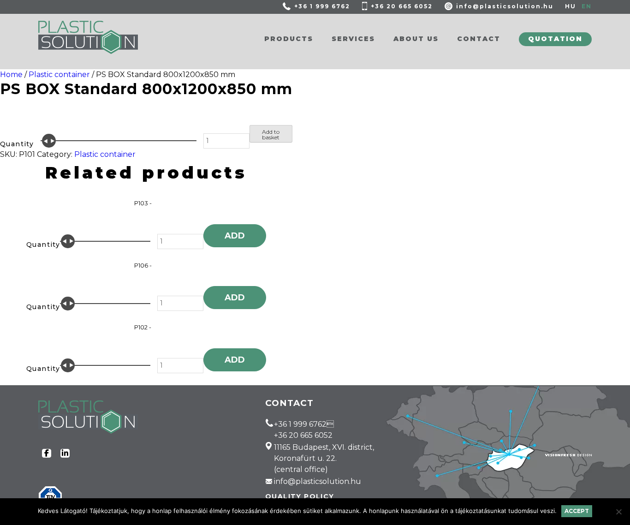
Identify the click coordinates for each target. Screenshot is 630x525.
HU (570, 6)
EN (587, 6)
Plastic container (59, 74)
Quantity (17, 144)
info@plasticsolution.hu (504, 6)
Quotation (555, 39)
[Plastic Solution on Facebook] (46, 453)
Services (353, 39)
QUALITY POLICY (299, 496)
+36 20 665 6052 (402, 6)
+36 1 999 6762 (322, 6)
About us (416, 39)
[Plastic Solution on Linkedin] (65, 453)
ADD (235, 236)
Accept (577, 510)
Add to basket (270, 134)
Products (288, 39)
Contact (478, 39)
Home (11, 74)
